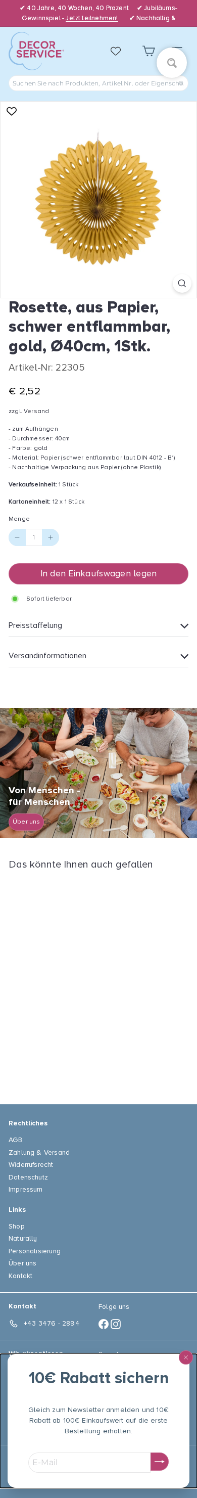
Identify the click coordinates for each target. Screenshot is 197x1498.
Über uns (22, 1263)
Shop (17, 1226)
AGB (16, 1140)
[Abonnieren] (160, 1461)
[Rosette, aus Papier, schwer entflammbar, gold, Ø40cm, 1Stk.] (72, 981)
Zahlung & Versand (39, 1152)
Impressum (26, 1189)
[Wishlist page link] (121, 51)
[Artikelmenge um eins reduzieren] (17, 537)
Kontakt (20, 1276)
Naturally (23, 1238)
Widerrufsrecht (31, 1164)
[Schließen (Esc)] (186, 1357)
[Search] (181, 83)
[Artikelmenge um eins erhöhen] (50, 537)
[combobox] (98, 83)
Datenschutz (28, 1177)
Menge (19, 519)
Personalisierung (35, 1251)
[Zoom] (182, 283)
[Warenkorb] (148, 51)
